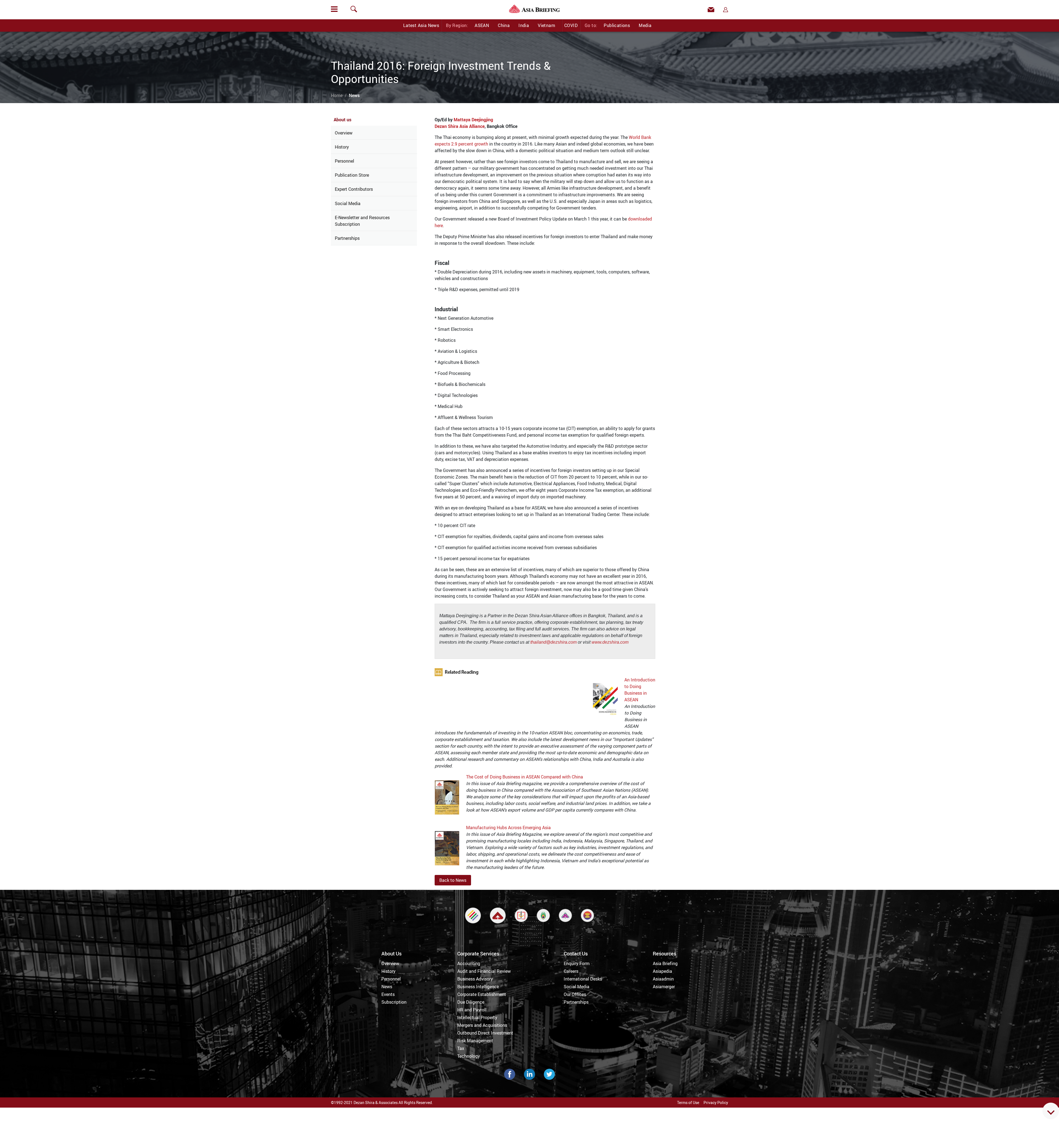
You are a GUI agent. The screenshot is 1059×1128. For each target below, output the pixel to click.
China (504, 25)
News (386, 987)
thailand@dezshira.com (553, 642)
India (523, 25)
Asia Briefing (665, 963)
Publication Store (352, 175)
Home (337, 95)
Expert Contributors (354, 189)
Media (645, 25)
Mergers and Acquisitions (482, 1025)
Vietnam (546, 25)
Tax (460, 1048)
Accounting (468, 963)
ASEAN (482, 25)
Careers (571, 971)
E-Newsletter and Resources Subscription (362, 220)
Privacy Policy (716, 1102)
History (342, 147)
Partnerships (347, 238)
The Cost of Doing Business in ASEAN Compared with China (524, 777)
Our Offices (575, 994)
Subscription (394, 1002)
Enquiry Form (577, 963)
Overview (343, 133)
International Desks (583, 979)
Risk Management (475, 1041)
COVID (571, 25)
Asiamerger (664, 987)
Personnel (344, 161)
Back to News (452, 880)
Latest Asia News (421, 25)
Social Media (347, 203)
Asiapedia (662, 971)
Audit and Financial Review (484, 971)
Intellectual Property (477, 1017)
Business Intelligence (478, 987)
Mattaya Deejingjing (473, 120)
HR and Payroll (471, 1010)
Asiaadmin (663, 979)
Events (388, 994)
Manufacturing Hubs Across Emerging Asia (508, 827)
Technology (468, 1056)
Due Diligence (470, 1002)
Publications (617, 25)
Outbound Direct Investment (485, 1033)
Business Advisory (475, 979)
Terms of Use (688, 1102)
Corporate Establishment (481, 994)
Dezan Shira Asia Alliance (460, 126)
